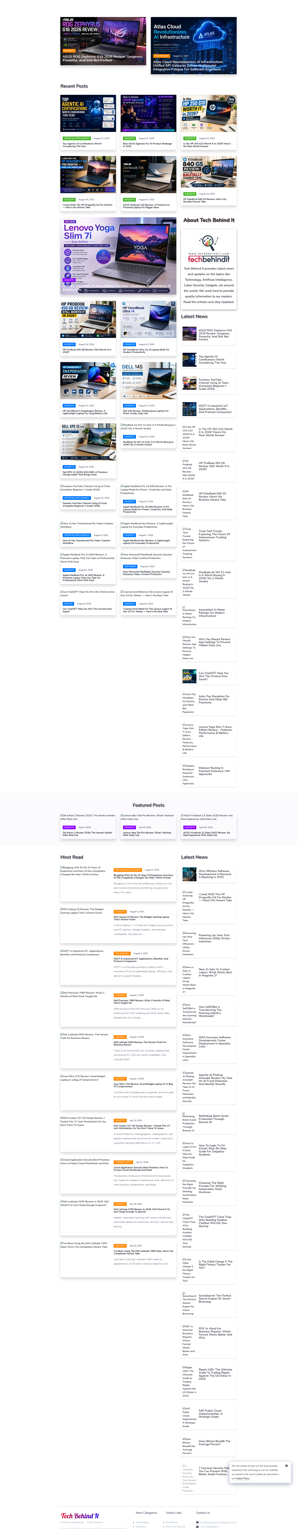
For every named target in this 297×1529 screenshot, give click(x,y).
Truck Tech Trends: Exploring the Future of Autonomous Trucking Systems (214, 535)
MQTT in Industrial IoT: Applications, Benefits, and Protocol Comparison (215, 409)
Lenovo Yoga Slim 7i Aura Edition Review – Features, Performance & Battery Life (116, 288)
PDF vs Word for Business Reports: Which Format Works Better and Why (215, 1333)
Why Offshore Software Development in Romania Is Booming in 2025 (215, 874)
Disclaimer (172, 1522)
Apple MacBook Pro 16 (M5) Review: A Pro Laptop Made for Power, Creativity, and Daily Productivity (147, 509)
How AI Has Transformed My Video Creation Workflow (86, 542)
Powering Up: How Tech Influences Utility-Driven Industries (214, 938)
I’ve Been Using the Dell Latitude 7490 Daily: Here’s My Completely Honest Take (143, 1252)
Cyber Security (95, 1522)
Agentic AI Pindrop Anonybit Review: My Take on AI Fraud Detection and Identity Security (215, 1079)
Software (141, 1526)
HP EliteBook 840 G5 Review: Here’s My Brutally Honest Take (204, 200)
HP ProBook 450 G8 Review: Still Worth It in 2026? (87, 351)
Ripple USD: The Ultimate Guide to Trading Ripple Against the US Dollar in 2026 (215, 1374)
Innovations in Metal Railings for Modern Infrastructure (212, 613)
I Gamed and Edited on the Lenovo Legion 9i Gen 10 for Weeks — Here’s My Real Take (147, 610)
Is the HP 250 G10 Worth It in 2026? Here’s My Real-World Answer (207, 145)
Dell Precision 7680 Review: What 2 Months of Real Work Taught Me (142, 1002)
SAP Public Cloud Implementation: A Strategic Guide (211, 1414)
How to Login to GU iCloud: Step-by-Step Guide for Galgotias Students (212, 1150)
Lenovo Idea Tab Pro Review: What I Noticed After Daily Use (147, 834)
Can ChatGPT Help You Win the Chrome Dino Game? (87, 610)
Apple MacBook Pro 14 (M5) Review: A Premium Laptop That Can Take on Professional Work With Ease (83, 578)
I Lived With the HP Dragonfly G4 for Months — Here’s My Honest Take (87, 206)
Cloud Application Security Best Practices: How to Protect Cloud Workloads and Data (141, 1169)
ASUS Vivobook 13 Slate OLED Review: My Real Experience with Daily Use (206, 834)
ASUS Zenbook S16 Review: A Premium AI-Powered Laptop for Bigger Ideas (146, 206)
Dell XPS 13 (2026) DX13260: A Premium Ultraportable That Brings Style (85, 473)
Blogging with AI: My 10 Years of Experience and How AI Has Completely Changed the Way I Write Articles (143, 876)
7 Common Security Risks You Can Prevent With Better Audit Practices (215, 1471)
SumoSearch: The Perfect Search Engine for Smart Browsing (215, 1299)
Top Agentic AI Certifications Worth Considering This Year (82, 145)
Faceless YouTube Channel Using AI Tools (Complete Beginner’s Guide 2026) (85, 504)
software (130, 566)
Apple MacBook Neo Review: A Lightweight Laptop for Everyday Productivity (146, 542)
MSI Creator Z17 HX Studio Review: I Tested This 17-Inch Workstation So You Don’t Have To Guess (142, 1127)
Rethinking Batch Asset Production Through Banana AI (213, 1119)
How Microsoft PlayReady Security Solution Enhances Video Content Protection (146, 573)
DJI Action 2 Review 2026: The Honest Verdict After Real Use (87, 834)
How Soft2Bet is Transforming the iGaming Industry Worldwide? (210, 1011)
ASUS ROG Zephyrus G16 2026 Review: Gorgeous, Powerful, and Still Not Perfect (103, 58)
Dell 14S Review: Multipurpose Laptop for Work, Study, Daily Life (146, 412)
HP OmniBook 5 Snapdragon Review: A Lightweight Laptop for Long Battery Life (85, 412)
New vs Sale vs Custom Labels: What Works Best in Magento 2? (215, 972)
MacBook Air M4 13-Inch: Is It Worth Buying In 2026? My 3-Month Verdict (148, 443)
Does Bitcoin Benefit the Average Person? (214, 1442)
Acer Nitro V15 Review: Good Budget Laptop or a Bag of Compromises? (143, 1085)
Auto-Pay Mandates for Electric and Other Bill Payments (214, 699)
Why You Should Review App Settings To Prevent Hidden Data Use (214, 642)
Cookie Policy (243, 1478)
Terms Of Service (175, 1526)
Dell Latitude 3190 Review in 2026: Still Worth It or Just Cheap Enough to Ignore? (142, 1210)
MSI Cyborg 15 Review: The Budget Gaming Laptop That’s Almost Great (141, 918)
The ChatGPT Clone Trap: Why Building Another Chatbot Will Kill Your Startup (215, 1221)
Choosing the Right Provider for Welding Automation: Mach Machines (212, 1187)
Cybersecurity (123, 1162)
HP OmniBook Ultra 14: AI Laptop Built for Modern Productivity (146, 351)
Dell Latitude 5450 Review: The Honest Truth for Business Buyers (140, 1043)
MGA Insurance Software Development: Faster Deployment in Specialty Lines (215, 1041)
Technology (162, 56)
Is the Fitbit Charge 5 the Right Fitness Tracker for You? (215, 1265)
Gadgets (69, 50)
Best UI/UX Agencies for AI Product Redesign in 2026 (147, 145)
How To (68, 603)
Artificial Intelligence (76, 138)
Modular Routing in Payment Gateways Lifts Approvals (214, 771)
